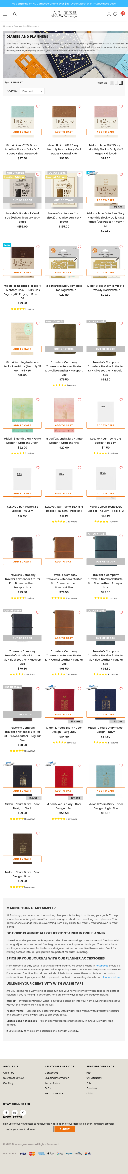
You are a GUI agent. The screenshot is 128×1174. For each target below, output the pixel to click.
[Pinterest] (23, 1113)
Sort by (12, 91)
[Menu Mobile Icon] (5, 14)
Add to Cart (22, 132)
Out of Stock (22, 200)
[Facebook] (6, 1113)
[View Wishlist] (114, 14)
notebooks (102, 965)
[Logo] (64, 14)
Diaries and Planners (26, 26)
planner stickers (111, 977)
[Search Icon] (14, 14)
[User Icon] (109, 14)
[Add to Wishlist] (37, 106)
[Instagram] (15, 1113)
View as (102, 82)
